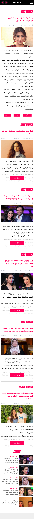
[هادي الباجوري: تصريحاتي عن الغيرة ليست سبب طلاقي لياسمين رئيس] (17, 491)
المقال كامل (17, 178)
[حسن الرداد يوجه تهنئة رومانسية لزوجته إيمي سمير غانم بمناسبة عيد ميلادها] (17, 459)
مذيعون (17, 115)
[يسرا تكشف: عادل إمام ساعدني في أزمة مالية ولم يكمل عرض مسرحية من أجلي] (17, 502)
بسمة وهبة (27, 115)
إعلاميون (7, 115)
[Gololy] (17, 2)
